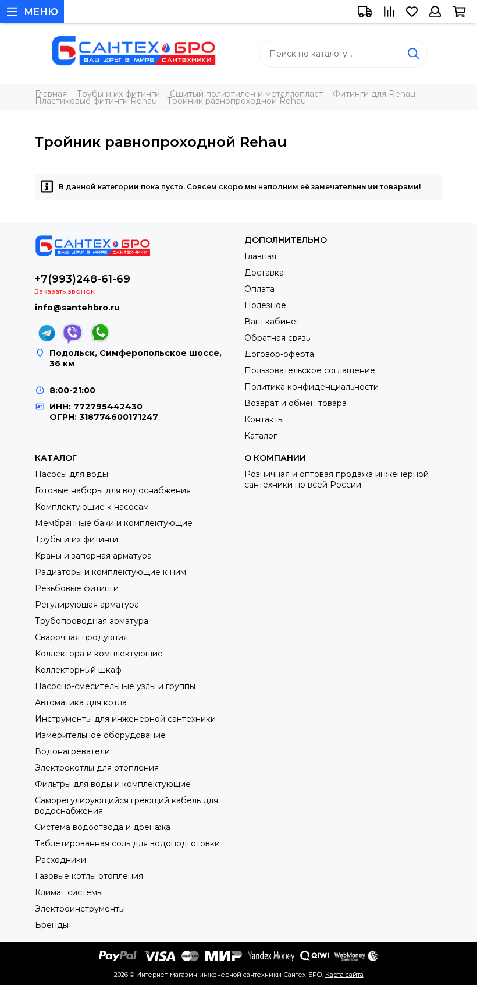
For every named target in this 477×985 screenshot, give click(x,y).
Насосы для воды (71, 474)
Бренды (52, 925)
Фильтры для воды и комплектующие (113, 784)
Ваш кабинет (272, 321)
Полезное (265, 305)
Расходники (60, 860)
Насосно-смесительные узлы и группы (115, 686)
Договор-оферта (279, 354)
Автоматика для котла (81, 702)
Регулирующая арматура (87, 604)
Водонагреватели (72, 751)
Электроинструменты (80, 908)
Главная (260, 256)
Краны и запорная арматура (93, 555)
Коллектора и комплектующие (99, 653)
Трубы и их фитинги (76, 539)
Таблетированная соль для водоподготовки (127, 843)
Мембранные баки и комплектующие (114, 523)
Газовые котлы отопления (89, 876)
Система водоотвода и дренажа (102, 827)
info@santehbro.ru (77, 307)
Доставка (264, 272)
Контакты (264, 419)
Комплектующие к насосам (92, 507)
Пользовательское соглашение (309, 370)
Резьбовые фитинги (77, 588)
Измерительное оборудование (100, 735)
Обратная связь (277, 338)
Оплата (259, 289)
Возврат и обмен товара (295, 403)
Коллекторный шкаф (78, 670)
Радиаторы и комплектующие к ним (110, 572)
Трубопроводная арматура (91, 621)
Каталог (260, 435)
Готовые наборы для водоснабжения (113, 490)
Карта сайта (344, 974)
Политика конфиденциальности (311, 387)
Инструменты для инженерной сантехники (125, 719)
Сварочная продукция (81, 637)
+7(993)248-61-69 (82, 279)
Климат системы (69, 892)
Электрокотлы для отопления (97, 767)
